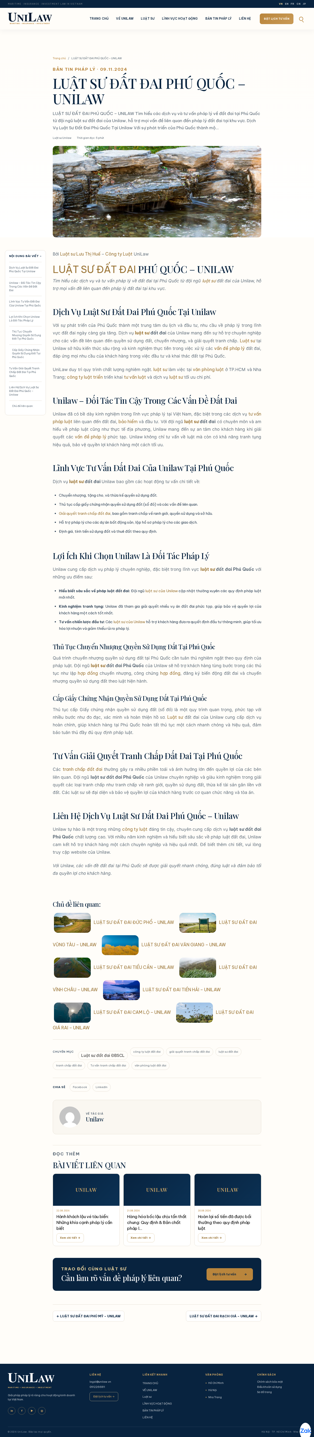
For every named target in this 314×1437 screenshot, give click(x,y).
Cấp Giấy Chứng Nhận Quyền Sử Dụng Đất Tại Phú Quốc (26, 353)
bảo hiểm (128, 421)
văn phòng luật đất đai (150, 1065)
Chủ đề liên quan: (22, 406)
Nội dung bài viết (25, 256)
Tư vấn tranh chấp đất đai (108, 1065)
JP (304, 4)
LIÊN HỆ (245, 18)
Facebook (80, 1087)
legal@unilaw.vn (100, 1381)
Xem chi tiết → (70, 1237)
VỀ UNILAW (124, 18)
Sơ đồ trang (264, 1392)
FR (292, 4)
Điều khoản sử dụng (269, 1387)
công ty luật (134, 829)
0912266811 (97, 1387)
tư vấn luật (135, 377)
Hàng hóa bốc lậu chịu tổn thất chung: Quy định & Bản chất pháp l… (156, 1222)
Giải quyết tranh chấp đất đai (84, 513)
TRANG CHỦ (99, 18)
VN (281, 4)
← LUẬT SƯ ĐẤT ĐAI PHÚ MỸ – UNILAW (88, 1316)
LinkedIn (101, 1087)
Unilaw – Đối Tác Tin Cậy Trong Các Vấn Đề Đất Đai (25, 286)
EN (287, 4)
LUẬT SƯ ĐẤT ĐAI (94, 269)
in (12, 1410)
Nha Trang (213, 1397)
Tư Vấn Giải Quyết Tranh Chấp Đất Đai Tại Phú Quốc (24, 372)
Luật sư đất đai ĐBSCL (103, 1055)
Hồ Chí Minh (214, 1383)
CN (299, 4)
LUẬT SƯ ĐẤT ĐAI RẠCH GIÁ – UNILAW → (224, 1316)
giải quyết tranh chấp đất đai (189, 1051)
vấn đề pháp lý (229, 348)
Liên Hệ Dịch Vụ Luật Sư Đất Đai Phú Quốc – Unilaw (24, 391)
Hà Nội (211, 1390)
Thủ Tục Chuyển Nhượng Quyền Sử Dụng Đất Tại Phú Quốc (26, 335)
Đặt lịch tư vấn (276, 18)
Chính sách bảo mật (270, 1381)
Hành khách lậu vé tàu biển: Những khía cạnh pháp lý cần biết (84, 1222)
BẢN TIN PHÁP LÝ (218, 18)
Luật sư (148, 18)
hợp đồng (88, 673)
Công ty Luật (118, 254)
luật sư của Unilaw (161, 591)
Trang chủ (59, 58)
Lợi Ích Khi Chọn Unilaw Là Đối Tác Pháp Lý (24, 318)
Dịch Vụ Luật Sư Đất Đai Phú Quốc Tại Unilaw (24, 269)
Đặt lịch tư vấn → (104, 1396)
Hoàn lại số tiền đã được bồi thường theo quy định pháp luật (224, 1222)
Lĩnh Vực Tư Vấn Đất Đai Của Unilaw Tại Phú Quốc (25, 303)
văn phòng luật (208, 369)
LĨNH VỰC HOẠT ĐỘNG (180, 18)
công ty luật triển (85, 377)
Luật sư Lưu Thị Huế (80, 254)
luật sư (209, 281)
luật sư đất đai (228, 1051)
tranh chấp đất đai (83, 769)
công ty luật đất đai (147, 1051)
